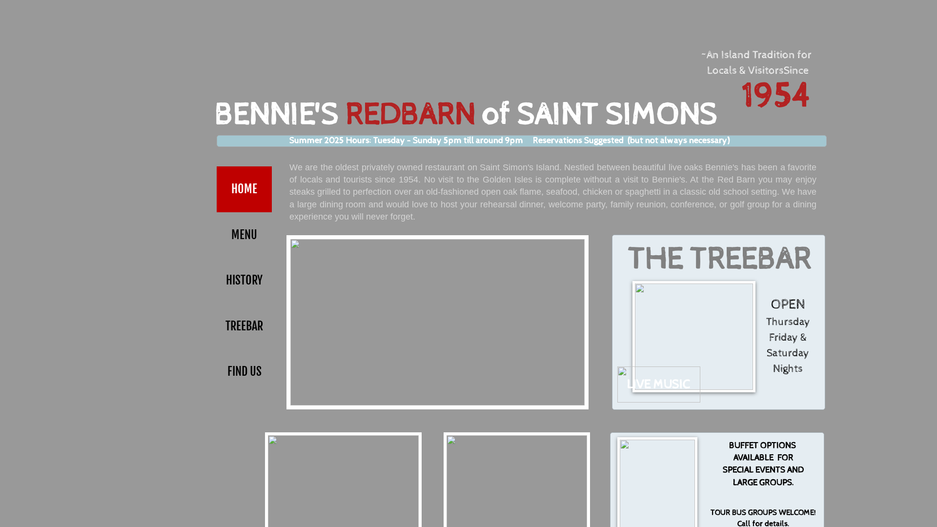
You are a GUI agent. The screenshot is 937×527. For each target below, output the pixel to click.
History (244, 280)
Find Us (244, 371)
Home (244, 189)
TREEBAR (244, 326)
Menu (244, 234)
